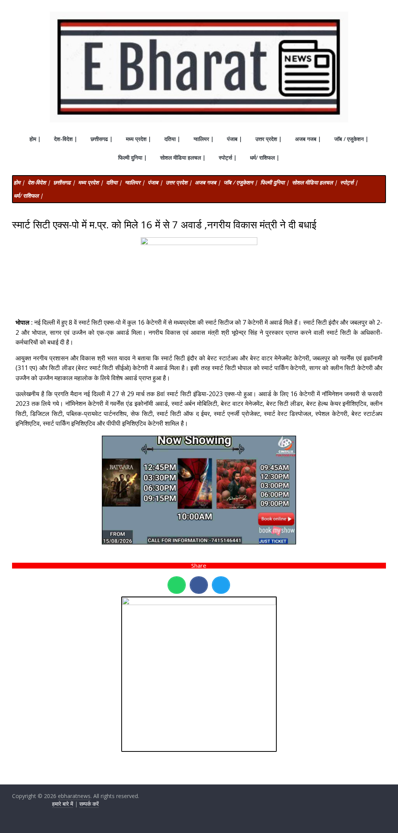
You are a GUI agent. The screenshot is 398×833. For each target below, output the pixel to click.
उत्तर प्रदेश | (268, 139)
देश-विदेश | (65, 139)
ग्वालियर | (204, 139)
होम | (35, 139)
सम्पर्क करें (89, 803)
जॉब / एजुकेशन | (351, 139)
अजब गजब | (308, 139)
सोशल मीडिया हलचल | (183, 157)
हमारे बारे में (62, 803)
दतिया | (172, 139)
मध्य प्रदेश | (138, 139)
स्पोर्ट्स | (228, 157)
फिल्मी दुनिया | (132, 157)
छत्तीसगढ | (102, 139)
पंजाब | (234, 139)
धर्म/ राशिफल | (264, 157)
